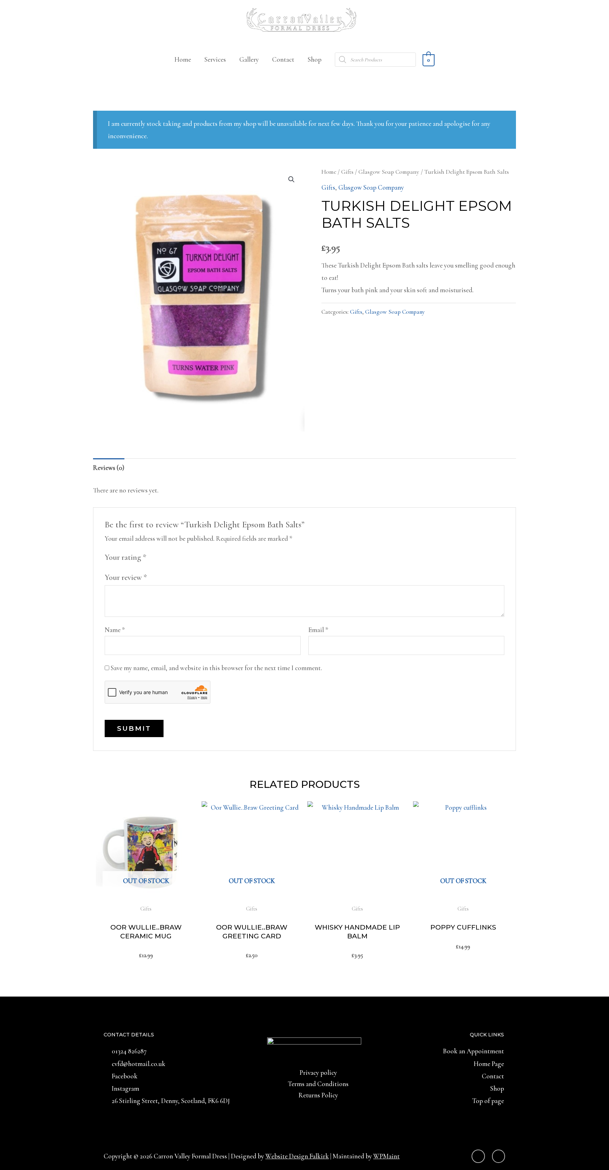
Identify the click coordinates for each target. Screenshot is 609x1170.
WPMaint (386, 1156)
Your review (126, 577)
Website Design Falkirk (297, 1156)
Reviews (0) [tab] (108, 468)
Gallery (249, 59)
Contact (283, 59)
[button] (291, 179)
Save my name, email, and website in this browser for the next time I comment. (216, 668)
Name (115, 630)
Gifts (347, 172)
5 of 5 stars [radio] (192, 557)
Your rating (125, 557)
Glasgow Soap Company (388, 172)
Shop (314, 59)
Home (182, 59)
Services (215, 59)
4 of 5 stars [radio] (183, 557)
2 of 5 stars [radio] (164, 557)
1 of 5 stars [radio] (154, 557)
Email (318, 630)
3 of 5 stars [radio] (173, 557)
